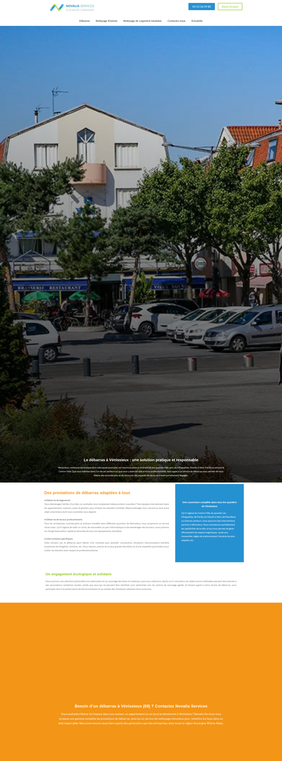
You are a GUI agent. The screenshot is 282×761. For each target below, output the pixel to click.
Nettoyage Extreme (107, 21)
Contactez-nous (177, 21)
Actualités (197, 21)
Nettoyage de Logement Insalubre (142, 21)
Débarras (84, 21)
